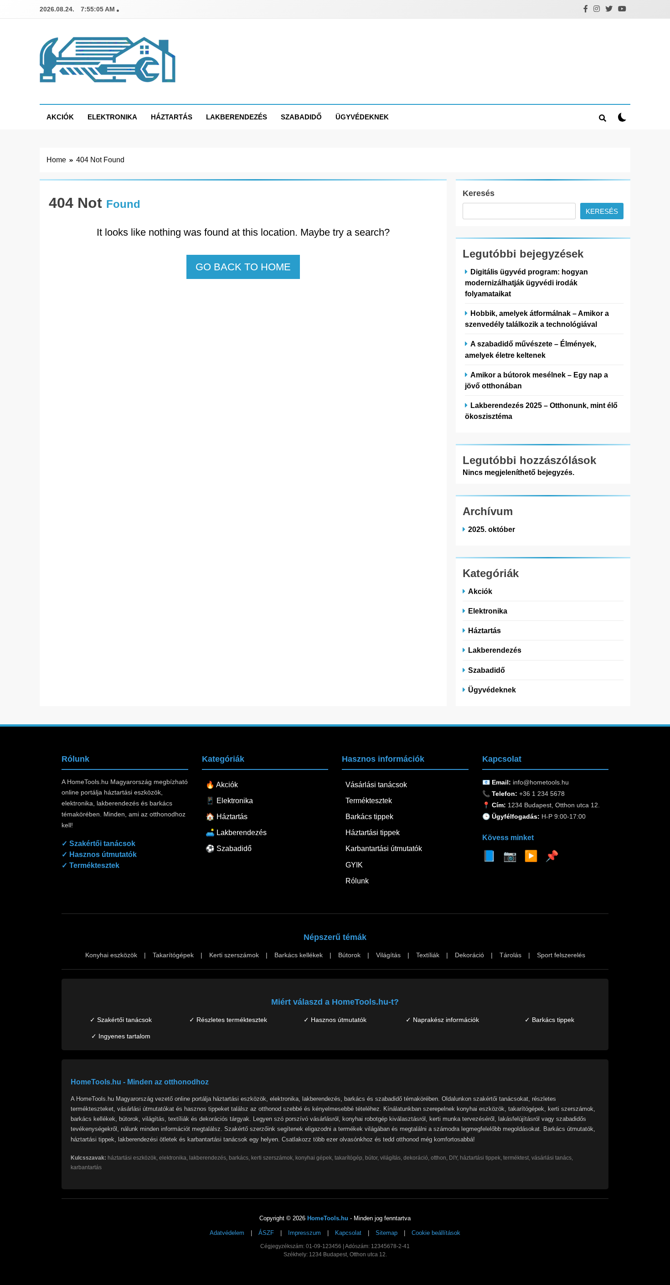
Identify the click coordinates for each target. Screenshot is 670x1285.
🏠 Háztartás (226, 817)
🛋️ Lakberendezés (236, 832)
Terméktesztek (368, 801)
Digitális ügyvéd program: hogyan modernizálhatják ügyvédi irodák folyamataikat (526, 283)
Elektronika (112, 117)
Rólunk (357, 881)
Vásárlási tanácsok (376, 785)
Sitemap (386, 1232)
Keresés (479, 193)
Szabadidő (301, 117)
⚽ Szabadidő (229, 848)
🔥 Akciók (222, 785)
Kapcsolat (348, 1232)
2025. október (491, 529)
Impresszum (304, 1232)
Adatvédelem (227, 1232)
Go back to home (243, 267)
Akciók (60, 117)
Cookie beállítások (436, 1232)
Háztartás (171, 117)
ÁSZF (266, 1232)
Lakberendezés (236, 117)
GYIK (354, 865)
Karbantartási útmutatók (383, 848)
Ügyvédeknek (362, 117)
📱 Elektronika (229, 801)
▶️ (531, 856)
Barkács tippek (369, 817)
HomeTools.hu (327, 1218)
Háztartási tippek (372, 832)
